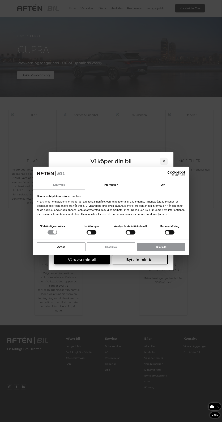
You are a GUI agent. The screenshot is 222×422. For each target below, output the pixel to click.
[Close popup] (164, 161)
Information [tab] (111, 184)
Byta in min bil (140, 260)
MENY (215, 415)
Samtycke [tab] (59, 184)
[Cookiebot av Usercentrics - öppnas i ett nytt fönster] (170, 173)
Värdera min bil (82, 260)
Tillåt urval (111, 246)
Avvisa (61, 246)
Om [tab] (163, 184)
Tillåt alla (161, 246)
